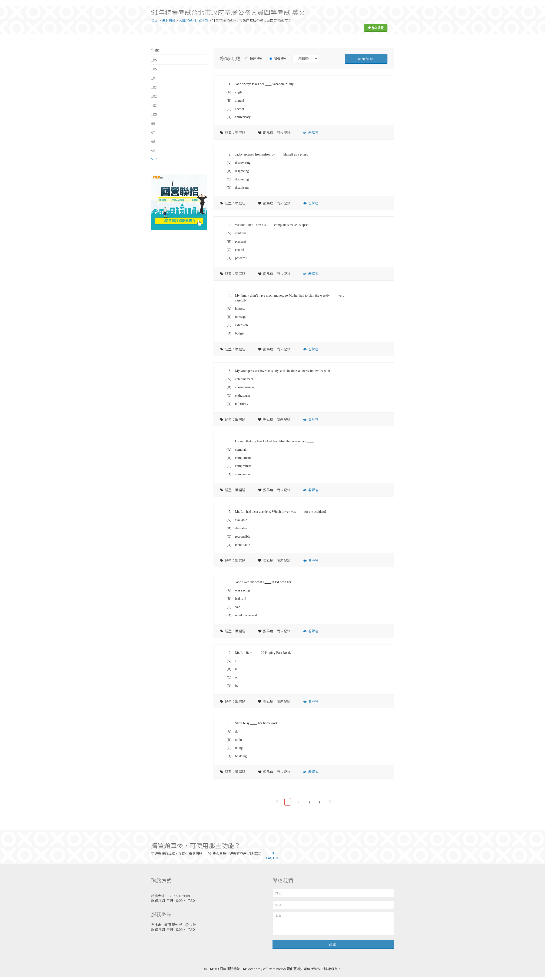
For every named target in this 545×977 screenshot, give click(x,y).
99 (153, 123)
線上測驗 (168, 20)
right (330, 802)
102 (154, 96)
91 (157, 159)
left (277, 802)
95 (153, 150)
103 (154, 87)
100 (154, 114)
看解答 (313, 132)
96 (153, 141)
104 (154, 78)
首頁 (154, 20)
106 (154, 60)
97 (153, 132)
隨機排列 (280, 58)
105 (154, 68)
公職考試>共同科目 (193, 20)
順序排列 (256, 58)
